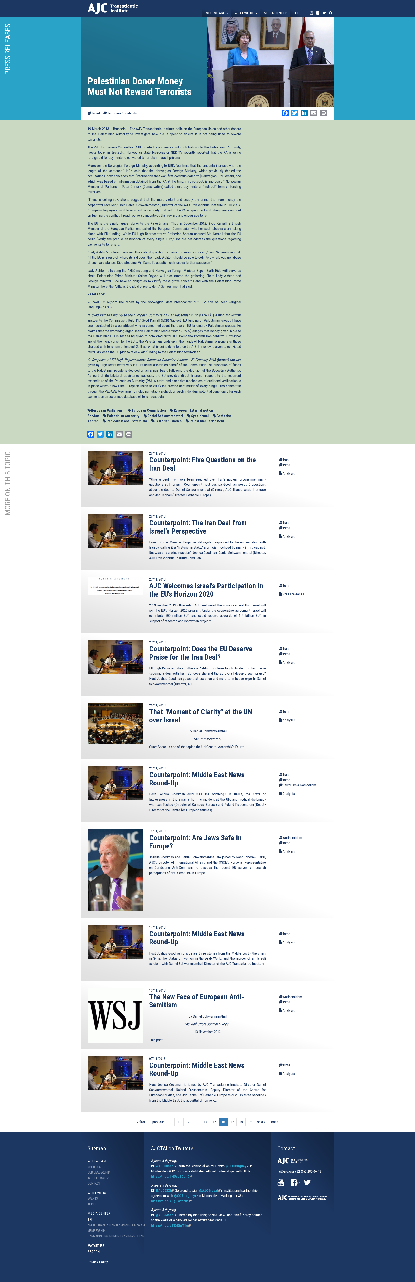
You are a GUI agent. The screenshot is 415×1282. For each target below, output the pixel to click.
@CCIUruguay (237, 1166)
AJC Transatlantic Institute (113, 8)
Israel (96, 113)
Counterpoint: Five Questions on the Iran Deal (202, 463)
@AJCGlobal (166, 1166)
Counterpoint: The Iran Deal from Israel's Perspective (198, 526)
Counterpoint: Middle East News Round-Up (196, 778)
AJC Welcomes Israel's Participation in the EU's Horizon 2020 (206, 589)
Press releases (293, 594)
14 (205, 1122)
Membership (96, 1231)
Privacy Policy (98, 1262)
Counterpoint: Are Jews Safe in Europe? (195, 841)
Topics (92, 1204)
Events (93, 1198)
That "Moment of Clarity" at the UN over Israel (200, 715)
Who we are (215, 13)
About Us (94, 1167)
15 (214, 1122)
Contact (94, 1183)
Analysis (289, 473)
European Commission (148, 410)
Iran (286, 460)
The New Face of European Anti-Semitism (196, 1000)
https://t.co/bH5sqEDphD (171, 1176)
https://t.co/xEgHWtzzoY (171, 1201)
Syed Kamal (200, 416)
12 (188, 1122)
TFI (296, 13)
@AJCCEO (164, 1190)
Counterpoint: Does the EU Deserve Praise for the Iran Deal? (200, 652)
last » (274, 1122)
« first (141, 1122)
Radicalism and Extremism (127, 421)
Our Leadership (99, 1172)
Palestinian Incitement (207, 421)
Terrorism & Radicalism (123, 113)
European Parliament (107, 410)
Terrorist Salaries (168, 421)
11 (179, 1122)
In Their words (98, 1178)
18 (241, 1122)
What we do (245, 13)
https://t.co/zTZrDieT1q (171, 1225)
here (107, 307)
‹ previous (157, 1122)
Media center (275, 13)
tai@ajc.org (285, 1171)
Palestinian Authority (123, 416)
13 (196, 1122)
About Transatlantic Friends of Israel (113, 1225)
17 (232, 1122)
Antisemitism (292, 837)
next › (261, 1122)
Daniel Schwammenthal (165, 416)
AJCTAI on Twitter (172, 1148)
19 (250, 1122)
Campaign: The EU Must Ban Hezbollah (113, 1236)
